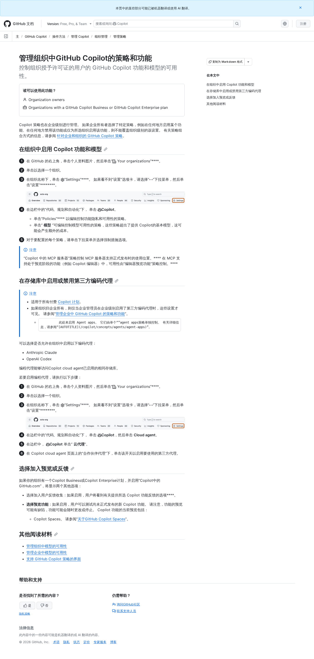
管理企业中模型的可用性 (46, 552)
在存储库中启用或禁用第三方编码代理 (66, 280)
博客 (113, 642)
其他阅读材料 (35, 534)
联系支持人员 (126, 611)
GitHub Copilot (36, 36)
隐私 (66, 642)
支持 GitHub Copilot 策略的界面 (53, 559)
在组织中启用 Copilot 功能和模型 (60, 149)
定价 (86, 642)
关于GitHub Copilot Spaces (101, 519)
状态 (76, 642)
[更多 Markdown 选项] (248, 61)
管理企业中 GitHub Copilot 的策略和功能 (90, 313)
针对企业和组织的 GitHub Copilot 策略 (90, 135)
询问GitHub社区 (128, 604)
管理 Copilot (80, 36)
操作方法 (58, 36)
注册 (303, 23)
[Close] (301, 7)
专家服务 (100, 642)
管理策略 (119, 36)
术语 (56, 642)
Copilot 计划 (68, 301)
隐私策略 (24, 613)
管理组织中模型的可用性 (46, 546)
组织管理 (101, 36)
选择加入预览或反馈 (44, 468)
